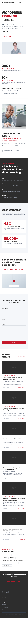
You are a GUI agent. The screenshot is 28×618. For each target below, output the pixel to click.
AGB (2, 609)
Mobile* (4, 324)
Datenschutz (4, 605)
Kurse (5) (5, 557)
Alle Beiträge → (21, 357)
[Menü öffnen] (25, 2)
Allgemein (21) (7, 555)
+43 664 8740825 (5, 599)
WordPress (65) (7, 565)
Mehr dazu (7, 36)
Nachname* (5, 314)
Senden (14, 342)
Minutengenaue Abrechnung (13, 269)
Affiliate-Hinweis (5, 607)
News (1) (12, 557)
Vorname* (5, 308)
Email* (4, 319)
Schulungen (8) (18, 560)
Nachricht (5, 329)
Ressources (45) (7, 560)
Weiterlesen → (21, 387)
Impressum (4, 604)
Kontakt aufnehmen (14, 581)
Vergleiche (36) (13, 562)
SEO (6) (4, 562)
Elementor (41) (17, 555)
